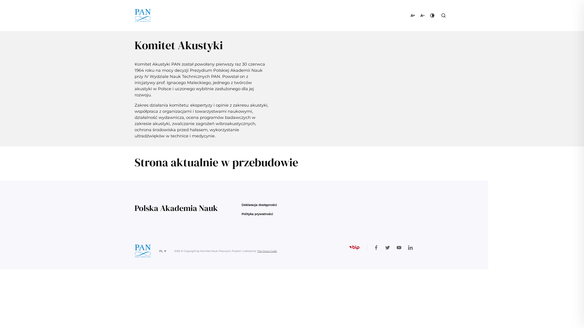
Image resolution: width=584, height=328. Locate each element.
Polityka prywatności (257, 214)
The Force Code (267, 251)
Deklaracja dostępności (259, 205)
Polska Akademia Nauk (176, 208)
